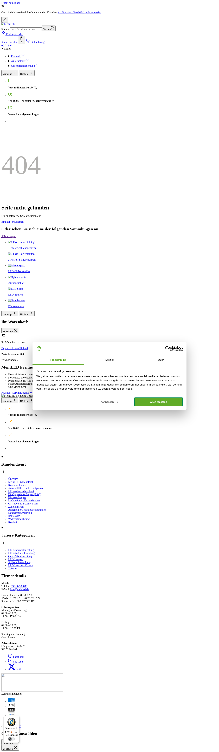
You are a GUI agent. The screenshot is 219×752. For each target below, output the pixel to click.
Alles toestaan (158, 401)
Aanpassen (107, 401)
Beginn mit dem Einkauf (14, 348)
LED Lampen (15, 559)
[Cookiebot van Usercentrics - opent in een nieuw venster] (168, 348)
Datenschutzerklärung (20, 512)
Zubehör (12, 568)
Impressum (14, 515)
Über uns (13, 478)
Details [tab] (109, 359)
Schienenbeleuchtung (19, 562)
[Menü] (17, 718)
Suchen (5, 29)
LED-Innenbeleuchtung (21, 550)
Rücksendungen (17, 497)
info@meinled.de (19, 589)
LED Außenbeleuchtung (21, 553)
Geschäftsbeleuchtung (20, 556)
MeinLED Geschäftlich (21, 481)
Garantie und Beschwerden (23, 503)
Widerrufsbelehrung (19, 519)
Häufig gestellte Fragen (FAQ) (24, 494)
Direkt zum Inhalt (10, 2)
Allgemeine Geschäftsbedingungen (27, 509)
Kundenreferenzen (18, 485)
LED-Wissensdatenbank (21, 491)
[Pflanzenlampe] (16, 195)
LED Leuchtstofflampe (20, 565)
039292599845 (19, 586)
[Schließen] (4, 19)
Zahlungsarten (16, 506)
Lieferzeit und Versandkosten (24, 500)
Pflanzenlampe (16, 306)
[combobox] (26, 29)
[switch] (11, 739)
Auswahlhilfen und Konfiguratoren (27, 488)
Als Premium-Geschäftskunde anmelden (79, 12)
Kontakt (12, 522)
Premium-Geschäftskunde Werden (19, 392)
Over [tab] (161, 359)
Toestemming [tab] (58, 359)
